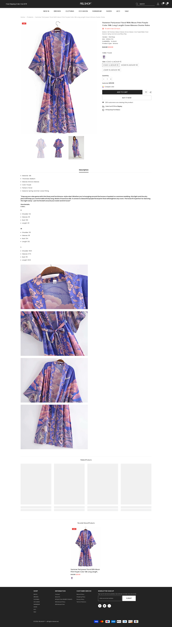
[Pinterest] (99, 606)
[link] (146, 92)
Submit (129, 598)
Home (23, 17)
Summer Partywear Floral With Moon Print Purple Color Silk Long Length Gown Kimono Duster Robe (85, 570)
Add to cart (122, 92)
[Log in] (158, 4)
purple (72, 578)
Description (84, 170)
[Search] (145, 4)
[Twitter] (109, 606)
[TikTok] (104, 606)
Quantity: (105, 76)
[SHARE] (149, 92)
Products (30, 17)
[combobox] (147, 4)
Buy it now (126, 98)
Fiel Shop (112, 37)
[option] (59, 77)
